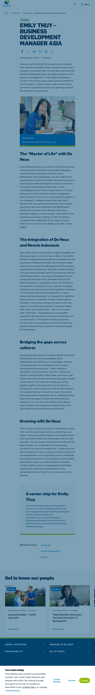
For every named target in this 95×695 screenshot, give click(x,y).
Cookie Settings (12, 690)
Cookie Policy (29, 687)
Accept (84, 680)
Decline (71, 680)
